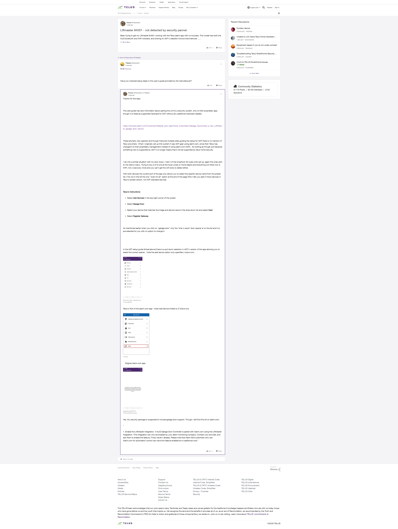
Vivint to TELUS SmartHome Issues (252, 62)
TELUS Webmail (248, 488)
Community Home (123, 468)
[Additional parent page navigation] (134, 13)
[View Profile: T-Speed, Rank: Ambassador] (122, 64)
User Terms (163, 491)
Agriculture (171, 2)
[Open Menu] (278, 13)
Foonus (129, 22)
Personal (142, 2)
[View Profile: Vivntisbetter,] (233, 63)
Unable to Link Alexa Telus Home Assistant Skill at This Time (255, 37)
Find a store (163, 488)
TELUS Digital (247, 479)
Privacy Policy (148, 468)
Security (146, 13)
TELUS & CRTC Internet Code (206, 479)
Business (152, 2)
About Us (122, 479)
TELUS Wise (246, 491)
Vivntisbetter (249, 67)
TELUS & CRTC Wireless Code (206, 485)
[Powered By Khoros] (275, 469)
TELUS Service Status (127, 494)
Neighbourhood (165, 485)
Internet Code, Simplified (204, 482)
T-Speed (128, 63)
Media (120, 488)
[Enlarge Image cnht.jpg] (136, 334)
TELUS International (250, 482)
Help (157, 468)
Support (161, 479)
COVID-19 (162, 500)
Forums (140, 13)
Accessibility (123, 482)
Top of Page (136, 468)
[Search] (263, 7)
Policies (121, 491)
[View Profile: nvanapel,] (233, 55)
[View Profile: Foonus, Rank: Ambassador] (123, 23)
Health (162, 2)
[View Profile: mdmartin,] (233, 29)
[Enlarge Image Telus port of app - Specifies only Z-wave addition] (132, 277)
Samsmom (248, 48)
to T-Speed (145, 93)
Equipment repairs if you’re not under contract (257, 45)
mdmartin (249, 31)
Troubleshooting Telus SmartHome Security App (256, 53)
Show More (126, 42)
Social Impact (183, 2)
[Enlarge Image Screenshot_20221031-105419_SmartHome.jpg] (132, 388)
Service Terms (164, 494)
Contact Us (163, 482)
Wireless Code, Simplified (204, 488)
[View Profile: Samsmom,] (233, 46)
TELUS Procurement (250, 485)
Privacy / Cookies (200, 491)
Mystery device (243, 28)
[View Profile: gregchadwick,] (233, 38)
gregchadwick (249, 39)
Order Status (163, 497)
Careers (121, 485)
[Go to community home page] (126, 7)
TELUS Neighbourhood (124, 13)
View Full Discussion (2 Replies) (130, 57)
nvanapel (248, 56)
